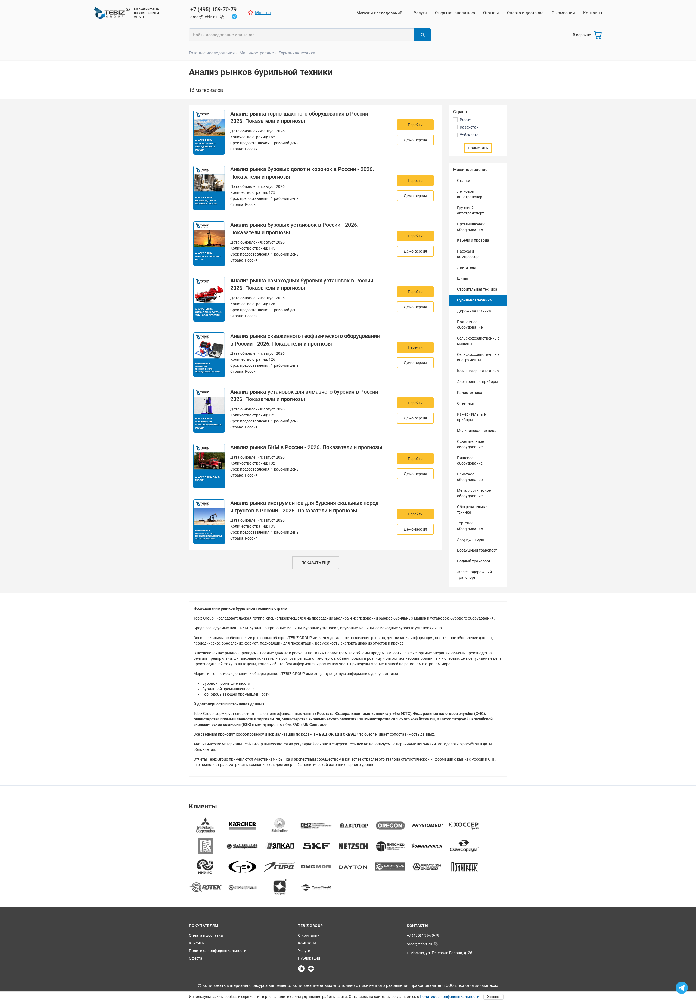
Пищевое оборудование (470, 460)
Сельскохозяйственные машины (478, 341)
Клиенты (197, 943)
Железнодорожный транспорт (474, 575)
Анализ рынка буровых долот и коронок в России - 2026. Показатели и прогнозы (302, 173)
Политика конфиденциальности (217, 950)
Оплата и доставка (525, 12)
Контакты (592, 12)
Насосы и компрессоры (469, 254)
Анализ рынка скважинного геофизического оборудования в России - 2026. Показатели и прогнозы (305, 340)
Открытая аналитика (455, 12)
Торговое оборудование (470, 526)
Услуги (420, 12)
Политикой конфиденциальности (449, 996)
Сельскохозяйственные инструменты (478, 357)
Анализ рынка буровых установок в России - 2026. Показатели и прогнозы (294, 229)
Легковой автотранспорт (470, 194)
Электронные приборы (477, 381)
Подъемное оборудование (470, 324)
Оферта (195, 958)
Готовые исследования (212, 53)
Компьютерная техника (478, 371)
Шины (462, 278)
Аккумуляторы (470, 539)
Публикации (309, 958)
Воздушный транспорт (477, 550)
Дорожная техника (474, 311)
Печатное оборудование (470, 477)
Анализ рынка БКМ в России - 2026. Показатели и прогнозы (306, 447)
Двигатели (466, 267)
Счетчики (465, 403)
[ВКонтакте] (301, 968)
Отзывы (491, 12)
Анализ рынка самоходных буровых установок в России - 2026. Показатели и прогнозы (303, 284)
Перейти (415, 125)
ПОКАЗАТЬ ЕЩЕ (315, 563)
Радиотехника (469, 392)
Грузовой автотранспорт (470, 210)
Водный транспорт (473, 561)
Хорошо (493, 997)
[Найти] (422, 34)
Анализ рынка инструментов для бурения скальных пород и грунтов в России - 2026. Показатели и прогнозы (304, 507)
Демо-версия (415, 140)
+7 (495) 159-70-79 (213, 9)
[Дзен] (311, 968)
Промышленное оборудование (471, 227)
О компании (563, 12)
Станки (463, 180)
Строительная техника (477, 289)
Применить (478, 148)
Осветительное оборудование (470, 444)
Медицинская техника (476, 430)
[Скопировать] (222, 17)
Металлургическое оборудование (474, 493)
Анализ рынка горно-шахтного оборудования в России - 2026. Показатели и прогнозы (300, 117)
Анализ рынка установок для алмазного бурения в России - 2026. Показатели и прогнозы (305, 395)
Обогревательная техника (473, 509)
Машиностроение (257, 53)
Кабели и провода (473, 240)
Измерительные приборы (471, 417)
